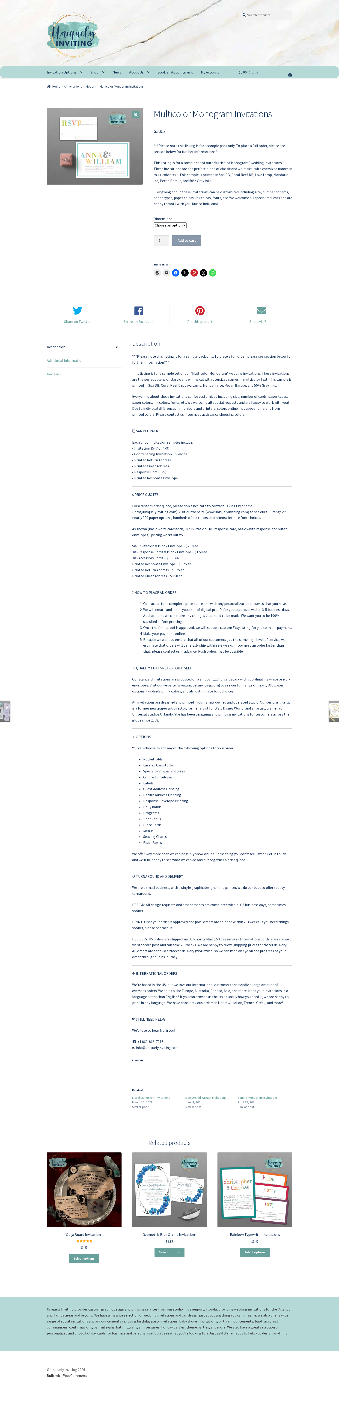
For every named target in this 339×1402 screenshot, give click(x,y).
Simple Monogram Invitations (258, 1098)
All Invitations (73, 86)
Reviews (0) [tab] (56, 374)
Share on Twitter (77, 321)
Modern (91, 86)
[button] (136, 114)
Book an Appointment (175, 72)
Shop (94, 72)
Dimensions (163, 218)
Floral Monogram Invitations (151, 1098)
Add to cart (187, 240)
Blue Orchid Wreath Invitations (205, 1098)
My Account (210, 72)
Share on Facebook (138, 321)
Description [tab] (56, 347)
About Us (136, 72)
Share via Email (262, 321)
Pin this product (200, 321)
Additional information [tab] (65, 360)
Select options (84, 1258)
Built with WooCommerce (67, 1375)
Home (56, 86)
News (117, 72)
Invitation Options (61, 72)
